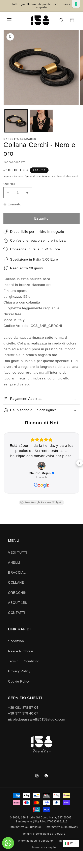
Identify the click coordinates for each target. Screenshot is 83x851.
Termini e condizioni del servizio (44, 833)
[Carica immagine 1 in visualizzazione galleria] (16, 120)
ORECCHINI (18, 592)
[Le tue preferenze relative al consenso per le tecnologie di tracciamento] (76, 4)
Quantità (9, 183)
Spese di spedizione (37, 176)
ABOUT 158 (17, 602)
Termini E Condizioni (24, 661)
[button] (9, 20)
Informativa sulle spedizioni (36, 840)
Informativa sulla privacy (62, 827)
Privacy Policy (19, 671)
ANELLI (14, 562)
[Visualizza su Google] (41, 466)
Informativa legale (44, 847)
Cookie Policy (19, 681)
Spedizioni (16, 641)
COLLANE (16, 582)
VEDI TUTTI (17, 552)
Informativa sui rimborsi (25, 827)
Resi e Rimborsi (20, 651)
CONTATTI (16, 612)
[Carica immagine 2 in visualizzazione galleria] (41, 120)
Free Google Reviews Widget (43, 502)
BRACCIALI (17, 572)
